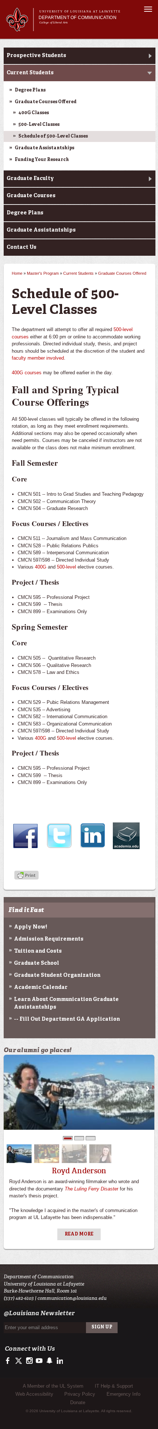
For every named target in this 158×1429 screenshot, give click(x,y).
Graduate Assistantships (44, 148)
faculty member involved (38, 358)
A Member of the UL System (53, 1386)
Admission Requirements (48, 939)
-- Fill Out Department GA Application (67, 1019)
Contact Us (21, 247)
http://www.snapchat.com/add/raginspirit (49, 1361)
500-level (65, 567)
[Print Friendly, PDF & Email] (26, 876)
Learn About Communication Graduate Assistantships (66, 1003)
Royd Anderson (79, 1170)
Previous (10, 1088)
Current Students (30, 72)
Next (147, 1088)
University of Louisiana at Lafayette (80, 11)
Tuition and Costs (38, 951)
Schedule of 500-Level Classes (53, 136)
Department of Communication (77, 17)
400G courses (27, 372)
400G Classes (33, 113)
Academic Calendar (41, 987)
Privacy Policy (79, 1394)
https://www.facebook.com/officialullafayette (9, 1361)
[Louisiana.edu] (20, 28)
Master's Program (43, 273)
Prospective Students (36, 55)
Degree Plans (30, 90)
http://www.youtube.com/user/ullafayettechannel (39, 1361)
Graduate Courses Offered (45, 102)
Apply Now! (30, 927)
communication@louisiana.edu (72, 1298)
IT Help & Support (114, 1386)
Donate (77, 1402)
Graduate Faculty (30, 178)
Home (17, 273)
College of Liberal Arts (53, 22)
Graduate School (36, 963)
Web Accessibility (34, 1394)
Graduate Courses (31, 195)
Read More (79, 1234)
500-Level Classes (39, 125)
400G (40, 567)
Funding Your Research (42, 160)
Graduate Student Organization (57, 975)
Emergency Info (123, 1394)
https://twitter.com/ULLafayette (19, 1361)
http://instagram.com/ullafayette (29, 1361)
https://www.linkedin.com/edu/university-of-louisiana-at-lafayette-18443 (59, 1361)
